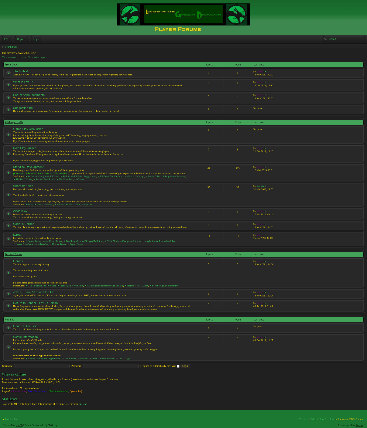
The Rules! (20, 71)
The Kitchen (70, 358)
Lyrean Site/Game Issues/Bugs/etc (32, 244)
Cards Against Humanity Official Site (105, 285)
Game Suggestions (37, 285)
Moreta (260, 71)
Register (21, 39)
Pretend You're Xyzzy (137, 285)
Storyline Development (28, 167)
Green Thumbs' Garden (103, 358)
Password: (76, 365)
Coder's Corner (23, 223)
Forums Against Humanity (165, 285)
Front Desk (11, 64)
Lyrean (17, 234)
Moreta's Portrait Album (68, 204)
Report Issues (76, 244)
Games (18, 261)
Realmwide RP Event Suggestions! (79, 176)
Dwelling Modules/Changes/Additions (84, 241)
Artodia (359, 425)
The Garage (124, 358)
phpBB (19, 425)
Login (36, 39)
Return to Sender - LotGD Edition (35, 303)
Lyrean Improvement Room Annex (45, 241)
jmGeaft (83, 403)
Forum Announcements (29, 94)
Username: (7, 365)
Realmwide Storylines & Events (43, 176)
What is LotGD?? (24, 82)
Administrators (18, 391)
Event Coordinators (38, 391)
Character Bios (23, 185)
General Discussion (26, 326)
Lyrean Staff (76, 391)
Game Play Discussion (28, 128)
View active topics (37, 57)
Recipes (84, 358)
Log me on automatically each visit (159, 365)
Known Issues (59, 244)
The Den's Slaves (24, 179)
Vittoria (260, 186)
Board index (11, 46)
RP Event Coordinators (111, 176)
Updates (88, 204)
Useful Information (25, 337)
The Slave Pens (66, 179)
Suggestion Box (23, 107)
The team (303, 419)
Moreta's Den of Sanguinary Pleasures (166, 176)
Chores (80, 179)
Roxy (30, 204)
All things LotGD (14, 122)
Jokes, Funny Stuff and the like (34, 292)
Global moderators (58, 391)
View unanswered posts (14, 57)
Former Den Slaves (45, 179)
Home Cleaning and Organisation (44, 358)
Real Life (9, 319)
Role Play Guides (24, 148)
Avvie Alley (20, 211)
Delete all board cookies (322, 419)
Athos (39, 204)
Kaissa (53, 285)
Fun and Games (13, 254)
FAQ (6, 39)
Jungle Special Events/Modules (159, 241)
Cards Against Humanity (71, 285)
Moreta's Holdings (135, 176)
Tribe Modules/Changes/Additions (124, 241)
